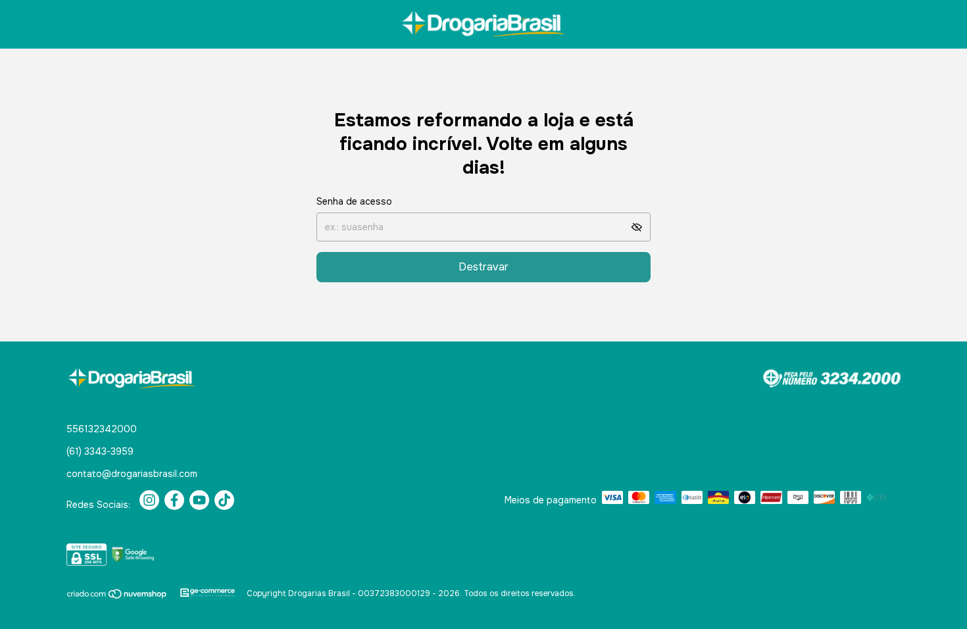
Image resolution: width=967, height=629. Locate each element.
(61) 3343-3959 (100, 451)
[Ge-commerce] (207, 593)
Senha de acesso (354, 201)
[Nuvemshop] (117, 596)
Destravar (483, 267)
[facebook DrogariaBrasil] (174, 500)
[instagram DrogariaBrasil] (149, 500)
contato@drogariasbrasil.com (131, 474)
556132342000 (101, 429)
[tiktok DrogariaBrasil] (224, 500)
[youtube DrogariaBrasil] (199, 500)
